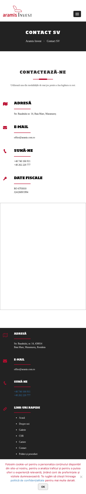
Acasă (22, 417)
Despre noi (24, 423)
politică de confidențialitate (27, 480)
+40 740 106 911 (22, 391)
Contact (22, 448)
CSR (21, 435)
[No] (81, 477)
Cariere (22, 442)
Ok (43, 486)
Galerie (22, 429)
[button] (77, 14)
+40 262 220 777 (22, 395)
